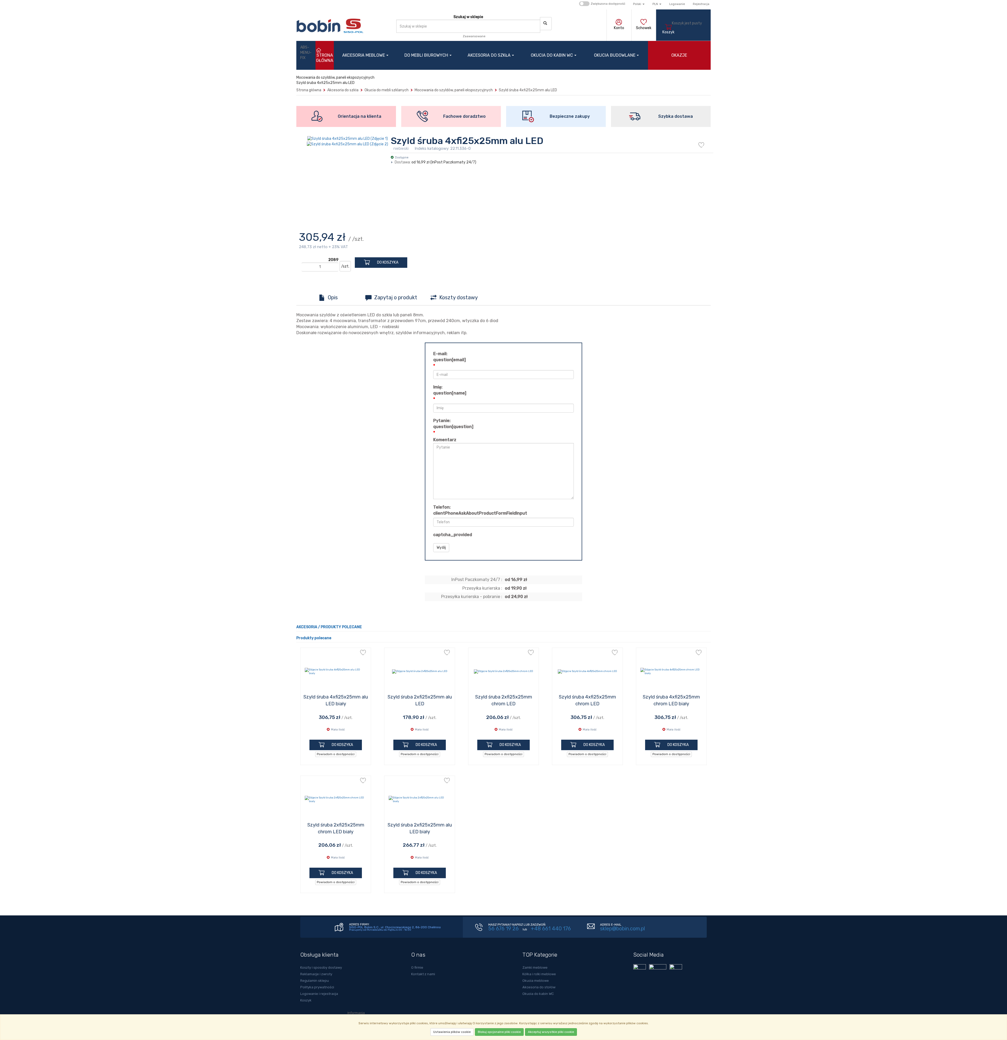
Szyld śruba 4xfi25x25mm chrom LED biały (671, 700)
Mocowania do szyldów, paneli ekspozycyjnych (454, 90)
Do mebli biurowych (426, 55)
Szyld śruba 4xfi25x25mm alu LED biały (335, 700)
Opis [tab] (333, 297)
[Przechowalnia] (643, 23)
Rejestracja (701, 4)
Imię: (449, 390)
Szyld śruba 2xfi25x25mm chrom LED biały (335, 828)
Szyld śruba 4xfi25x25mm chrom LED (587, 700)
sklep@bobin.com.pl (622, 928)
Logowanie (677, 4)
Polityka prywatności (317, 987)
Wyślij (441, 547)
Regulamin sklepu (314, 981)
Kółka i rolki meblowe (539, 974)
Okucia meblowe (535, 981)
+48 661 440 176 (551, 928)
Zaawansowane (474, 36)
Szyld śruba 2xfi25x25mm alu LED (420, 700)
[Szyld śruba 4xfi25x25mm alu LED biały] (335, 671)
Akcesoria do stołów (538, 987)
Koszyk (306, 1000)
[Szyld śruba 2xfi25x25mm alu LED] (419, 671)
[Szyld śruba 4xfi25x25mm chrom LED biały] (671, 671)
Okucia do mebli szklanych (387, 90)
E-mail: (449, 356)
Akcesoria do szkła (489, 55)
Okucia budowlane (614, 55)
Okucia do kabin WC (552, 55)
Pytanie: (453, 423)
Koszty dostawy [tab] (458, 297)
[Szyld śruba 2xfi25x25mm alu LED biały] (419, 799)
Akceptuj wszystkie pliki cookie (551, 1032)
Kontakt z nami (423, 974)
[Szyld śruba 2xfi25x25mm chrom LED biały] (335, 799)
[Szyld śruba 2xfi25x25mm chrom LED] (503, 671)
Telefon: (480, 510)
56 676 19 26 (503, 928)
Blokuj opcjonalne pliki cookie (499, 1032)
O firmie (417, 967)
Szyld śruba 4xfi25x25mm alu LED (528, 90)
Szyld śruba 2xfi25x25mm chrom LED (503, 700)
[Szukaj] (546, 23)
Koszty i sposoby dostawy (321, 967)
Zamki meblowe (535, 967)
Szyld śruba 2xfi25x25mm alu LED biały (420, 828)
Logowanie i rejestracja (319, 994)
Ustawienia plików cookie (452, 1032)
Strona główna (308, 90)
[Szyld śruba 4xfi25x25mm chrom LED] (587, 671)
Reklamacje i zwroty (316, 974)
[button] (639, 4)
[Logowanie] (619, 23)
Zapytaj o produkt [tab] (395, 297)
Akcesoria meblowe (363, 55)
